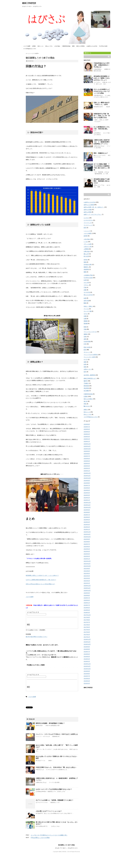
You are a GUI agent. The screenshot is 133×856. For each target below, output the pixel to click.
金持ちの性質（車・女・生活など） (94, 207)
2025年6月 (87, 458)
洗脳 (85, 329)
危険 (85, 367)
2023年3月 (87, 524)
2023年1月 (87, 529)
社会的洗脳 (87, 341)
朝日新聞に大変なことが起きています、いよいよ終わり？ (42, 575)
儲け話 (85, 401)
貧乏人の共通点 (80, 46)
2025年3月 (87, 466)
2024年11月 (87, 475)
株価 (85, 327)
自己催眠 (86, 390)
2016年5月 (87, 656)
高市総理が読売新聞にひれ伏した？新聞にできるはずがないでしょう (102, 78)
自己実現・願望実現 (89, 375)
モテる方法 (87, 292)
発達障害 (86, 269)
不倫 (85, 287)
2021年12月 (87, 561)
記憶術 (34, 46)
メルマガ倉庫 (26, 46)
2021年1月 (87, 583)
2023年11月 (87, 505)
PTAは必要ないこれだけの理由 (40, 837)
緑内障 (85, 236)
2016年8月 (87, 649)
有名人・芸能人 (88, 306)
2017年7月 (87, 622)
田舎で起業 (87, 347)
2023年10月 (87, 507)
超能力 (85, 409)
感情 (85, 339)
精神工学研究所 (29, 3)
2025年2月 (87, 468)
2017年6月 (87, 624)
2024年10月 (87, 478)
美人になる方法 (88, 294)
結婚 (85, 298)
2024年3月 (87, 495)
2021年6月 (87, 571)
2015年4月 (87, 681)
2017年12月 (87, 615)
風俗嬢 (85, 323)
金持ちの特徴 (87, 212)
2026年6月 (87, 429)
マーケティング (88, 225)
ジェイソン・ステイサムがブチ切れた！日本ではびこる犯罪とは (57, 734)
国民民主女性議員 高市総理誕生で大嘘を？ (50, 723)
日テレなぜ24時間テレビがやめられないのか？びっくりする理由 (102, 91)
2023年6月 (87, 517)
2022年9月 (87, 539)
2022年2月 (87, 556)
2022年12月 (87, 532)
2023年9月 (87, 510)
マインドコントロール (90, 331)
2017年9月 (87, 617)
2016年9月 (87, 646)
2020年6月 (87, 600)
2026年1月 (87, 441)
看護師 (85, 321)
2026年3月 (87, 436)
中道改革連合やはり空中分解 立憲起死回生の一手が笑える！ (102, 65)
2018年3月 (87, 612)
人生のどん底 (87, 246)
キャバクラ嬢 (87, 311)
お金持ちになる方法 (92, 46)
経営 (85, 227)
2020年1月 (87, 602)
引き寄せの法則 (103, 46)
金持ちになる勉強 (89, 204)
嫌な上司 (86, 254)
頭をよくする (48, 46)
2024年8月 (87, 483)
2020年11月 (87, 588)
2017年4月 (87, 629)
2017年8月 (87, 620)
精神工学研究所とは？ (90, 378)
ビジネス (86, 218)
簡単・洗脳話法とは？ (101, 153)
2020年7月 (87, 598)
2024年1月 (87, 500)
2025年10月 (87, 448)
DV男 (85, 280)
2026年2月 (87, 439)
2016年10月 (87, 644)
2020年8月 (87, 595)
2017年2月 (87, 634)
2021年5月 (87, 573)
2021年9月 (87, 568)
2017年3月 (87, 632)
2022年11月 (87, 534)
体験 (85, 362)
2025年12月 (87, 444)
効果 (85, 364)
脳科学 (85, 381)
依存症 (85, 259)
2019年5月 (87, 610)
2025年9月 (87, 451)
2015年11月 (87, 666)
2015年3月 (87, 683)
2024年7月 (87, 485)
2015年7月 (87, 676)
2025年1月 (87, 470)
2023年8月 (87, 512)
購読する (88, 53)
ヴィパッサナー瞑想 (89, 357)
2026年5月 (87, 431)
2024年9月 (87, 480)
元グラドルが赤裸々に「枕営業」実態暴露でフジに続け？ (54, 800)
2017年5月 (87, 627)
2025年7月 (87, 456)
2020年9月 (87, 593)
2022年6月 (87, 546)
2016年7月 (87, 651)
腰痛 (85, 272)
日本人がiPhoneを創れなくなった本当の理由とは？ (40, 584)
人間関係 (86, 249)
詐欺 (85, 344)
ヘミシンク (87, 231)
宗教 (85, 336)
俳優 (85, 316)
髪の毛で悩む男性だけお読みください (36, 636)
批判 (85, 371)
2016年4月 (87, 659)
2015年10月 (87, 668)
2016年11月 (87, 642)
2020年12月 (87, 585)
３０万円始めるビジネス (29, 48)
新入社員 (86, 256)
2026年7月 (87, 426)
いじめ (85, 241)
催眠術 (85, 334)
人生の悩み (57, 46)
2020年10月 (87, 590)
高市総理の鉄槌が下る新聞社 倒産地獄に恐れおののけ (102, 181)
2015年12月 (87, 664)
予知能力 (86, 383)
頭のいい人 (40, 46)
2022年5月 (87, 549)
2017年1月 (87, 637)
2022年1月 (87, 558)
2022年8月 (87, 541)
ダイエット (87, 352)
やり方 (85, 359)
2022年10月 (87, 536)
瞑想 (73, 46)
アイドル (86, 309)
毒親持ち (86, 267)
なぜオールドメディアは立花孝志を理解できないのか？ (54, 789)
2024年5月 (87, 490)
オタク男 (86, 282)
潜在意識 (86, 388)
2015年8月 (87, 673)
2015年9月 (87, 671)
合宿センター (87, 369)
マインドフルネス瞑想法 (91, 354)
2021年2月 (87, 580)
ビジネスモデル (88, 220)
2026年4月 (87, 434)
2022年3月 (87, 554)
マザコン (86, 285)
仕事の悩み (87, 251)
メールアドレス (33, 612)
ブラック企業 (87, 244)
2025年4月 (87, 463)
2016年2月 (87, 661)
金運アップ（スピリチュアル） (92, 214)
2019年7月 (87, 605)
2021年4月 (87, 576)
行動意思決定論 (66, 46)
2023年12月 (87, 502)
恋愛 (85, 290)
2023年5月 (87, 519)
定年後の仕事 (87, 264)
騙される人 (87, 406)
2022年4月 (87, 551)
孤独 (85, 262)
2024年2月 (87, 497)
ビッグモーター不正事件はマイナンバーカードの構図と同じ (49, 835)
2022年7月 (87, 544)
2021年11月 (87, 563)
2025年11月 (87, 446)
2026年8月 (87, 424)
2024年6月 (87, 488)
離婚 (85, 303)
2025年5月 (87, 461)
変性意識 (86, 385)
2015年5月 (87, 678)
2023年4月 (87, 522)
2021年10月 (87, 566)
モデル (85, 313)
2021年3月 (87, 578)
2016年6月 (87, 654)
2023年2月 (87, 527)
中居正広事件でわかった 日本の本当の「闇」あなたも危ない (56, 767)
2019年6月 (87, 607)
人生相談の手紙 (88, 275)
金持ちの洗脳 (87, 209)
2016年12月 (87, 639)
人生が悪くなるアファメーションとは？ (49, 811)
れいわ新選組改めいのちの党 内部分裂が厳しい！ (102, 128)
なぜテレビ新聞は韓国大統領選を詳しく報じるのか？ (41, 579)
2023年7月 (87, 514)
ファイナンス (87, 222)
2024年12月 (87, 473)
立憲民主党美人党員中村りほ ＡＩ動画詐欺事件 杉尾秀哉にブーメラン (102, 142)
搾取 (85, 403)
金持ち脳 (86, 300)
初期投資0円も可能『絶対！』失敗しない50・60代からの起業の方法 (102, 115)
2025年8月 (87, 453)
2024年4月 (87, 492)
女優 (85, 318)
